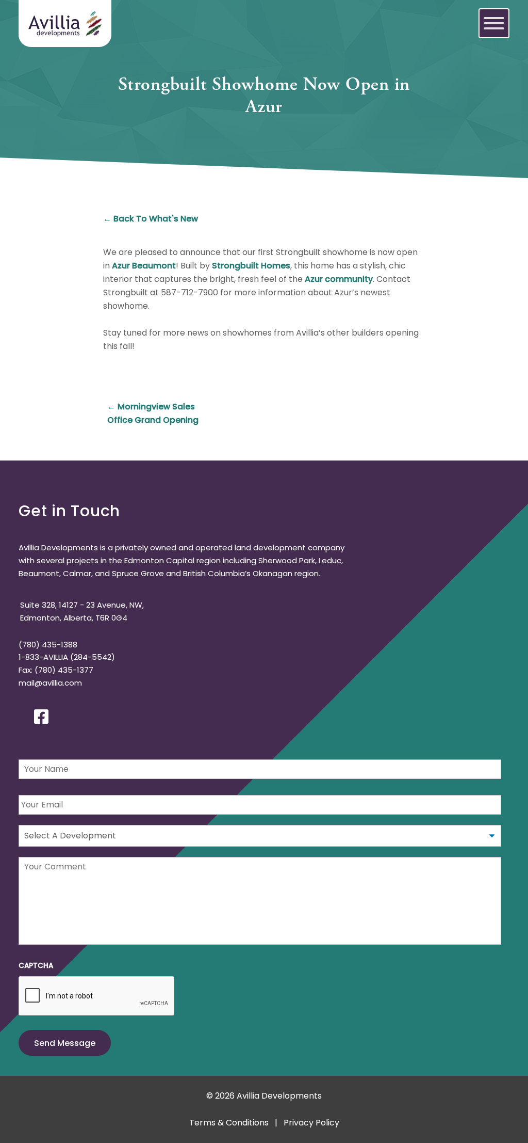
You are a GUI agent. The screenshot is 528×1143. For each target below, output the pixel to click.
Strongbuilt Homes (251, 266)
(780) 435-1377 (64, 669)
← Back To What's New (150, 219)
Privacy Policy (311, 1123)
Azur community (339, 279)
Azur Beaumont (144, 266)
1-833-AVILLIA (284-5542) (67, 657)
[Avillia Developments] (65, 23)
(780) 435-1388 (48, 644)
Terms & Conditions (229, 1123)
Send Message (64, 1043)
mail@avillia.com (50, 682)
